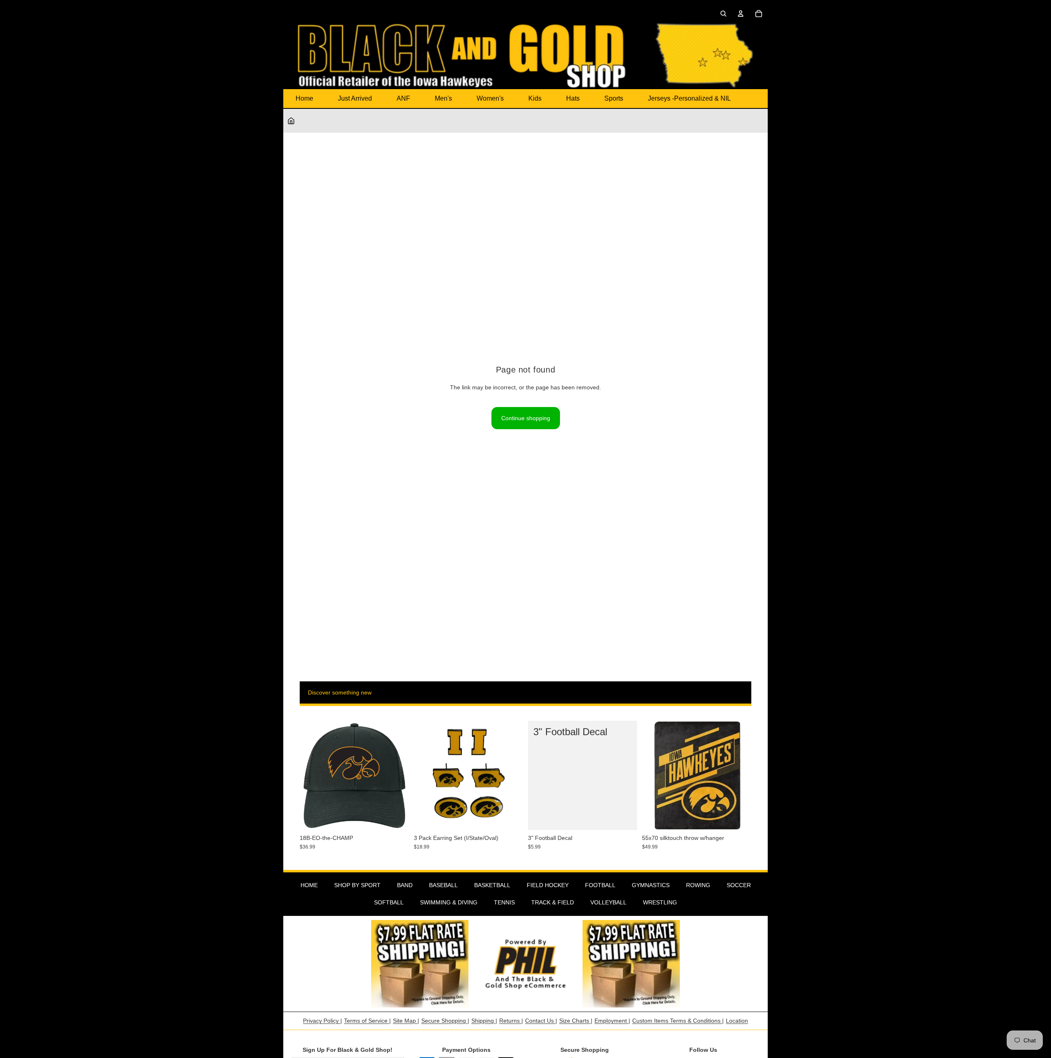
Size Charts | (575, 1020)
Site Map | (406, 1020)
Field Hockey (548, 885)
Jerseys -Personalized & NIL (689, 98)
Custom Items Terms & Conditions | (678, 1020)
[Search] (723, 14)
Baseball (443, 885)
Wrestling (660, 902)
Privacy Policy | (322, 1020)
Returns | (511, 1020)
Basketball (492, 885)
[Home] (291, 120)
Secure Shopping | (445, 1020)
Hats (573, 98)
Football (600, 885)
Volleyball (608, 902)
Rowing (698, 885)
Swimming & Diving (448, 902)
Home (304, 98)
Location (737, 1020)
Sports (613, 98)
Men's (443, 98)
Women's (490, 98)
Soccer (739, 885)
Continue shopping (525, 418)
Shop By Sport (357, 885)
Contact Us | (541, 1020)
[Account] (741, 14)
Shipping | (484, 1020)
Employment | (612, 1020)
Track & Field (552, 902)
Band (405, 885)
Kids (535, 98)
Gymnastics (651, 885)
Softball (389, 902)
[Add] (396, 817)
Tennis (504, 902)
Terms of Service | (367, 1020)
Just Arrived (355, 98)
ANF (403, 98)
